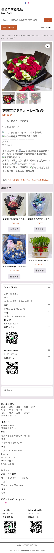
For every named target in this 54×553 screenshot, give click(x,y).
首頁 (3, 36)
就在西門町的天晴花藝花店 (16, 36)
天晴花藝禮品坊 (12, 9)
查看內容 (14, 229)
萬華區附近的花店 (34, 36)
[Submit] (48, 20)
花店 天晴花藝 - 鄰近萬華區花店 (20, 180)
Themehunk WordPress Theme (32, 550)
